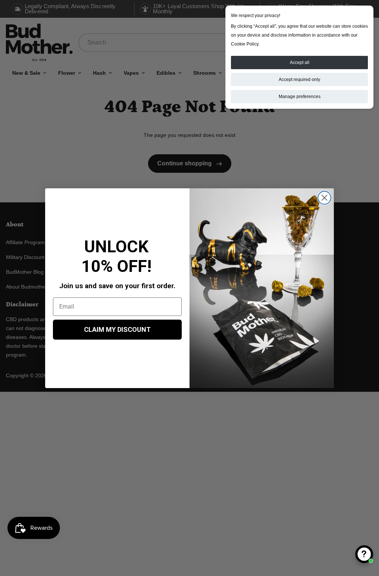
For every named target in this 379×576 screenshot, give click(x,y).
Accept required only (299, 79)
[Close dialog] (324, 197)
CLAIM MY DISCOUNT (117, 329)
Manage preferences (300, 96)
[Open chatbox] (364, 554)
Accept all (299, 62)
